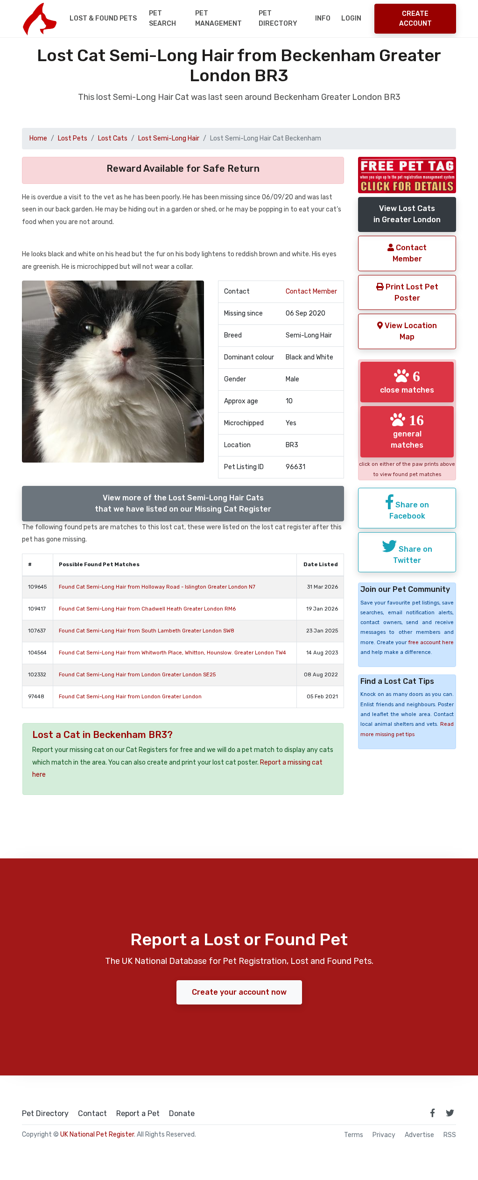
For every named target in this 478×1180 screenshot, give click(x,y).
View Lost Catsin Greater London (407, 214)
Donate (182, 1114)
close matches (407, 381)
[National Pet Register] (39, 18)
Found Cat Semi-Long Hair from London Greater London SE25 (137, 675)
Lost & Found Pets (103, 18)
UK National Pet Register (97, 1134)
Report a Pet (138, 1114)
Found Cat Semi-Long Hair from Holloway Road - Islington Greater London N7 (157, 587)
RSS (449, 1135)
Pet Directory (278, 18)
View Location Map (410, 331)
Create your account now (239, 992)
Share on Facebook (409, 510)
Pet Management (218, 18)
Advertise (419, 1135)
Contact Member (311, 291)
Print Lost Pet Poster (411, 292)
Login (351, 18)
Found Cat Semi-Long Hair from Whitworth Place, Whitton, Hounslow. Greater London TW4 (172, 653)
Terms (353, 1135)
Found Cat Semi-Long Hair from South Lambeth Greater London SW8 (146, 631)
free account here (431, 642)
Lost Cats (112, 138)
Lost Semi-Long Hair (168, 138)
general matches (407, 431)
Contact (92, 1114)
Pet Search (162, 18)
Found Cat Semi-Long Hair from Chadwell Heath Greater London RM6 (147, 609)
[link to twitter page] (450, 1113)
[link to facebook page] (432, 1113)
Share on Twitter (412, 555)
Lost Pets (72, 138)
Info (322, 18)
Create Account (415, 19)
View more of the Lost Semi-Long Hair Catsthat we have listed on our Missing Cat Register (183, 503)
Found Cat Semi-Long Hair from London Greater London (130, 697)
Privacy (384, 1135)
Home (38, 138)
